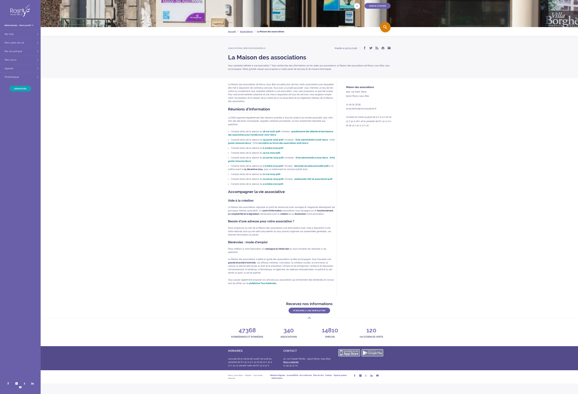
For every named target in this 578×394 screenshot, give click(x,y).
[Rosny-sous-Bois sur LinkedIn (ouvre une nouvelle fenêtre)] (32, 384)
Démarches (20, 89)
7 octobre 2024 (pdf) (273, 166)
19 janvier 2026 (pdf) (273, 140)
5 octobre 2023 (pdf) (273, 184)
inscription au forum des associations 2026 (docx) (283, 143)
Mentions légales (277, 375)
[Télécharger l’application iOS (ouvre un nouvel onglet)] (349, 353)
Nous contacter (291, 362)
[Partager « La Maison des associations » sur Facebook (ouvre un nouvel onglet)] (364, 48)
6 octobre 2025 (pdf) (273, 148)
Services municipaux (254, 48)
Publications (277, 378)
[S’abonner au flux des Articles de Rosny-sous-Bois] (376, 48)
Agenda (9, 68)
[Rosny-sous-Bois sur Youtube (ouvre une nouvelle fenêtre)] (20, 387)
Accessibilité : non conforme (299, 375)
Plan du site (318, 375)
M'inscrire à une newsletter (309, 311)
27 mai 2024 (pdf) (271, 174)
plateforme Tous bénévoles (262, 283)
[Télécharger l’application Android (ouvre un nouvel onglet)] (372, 353)
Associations (235, 48)
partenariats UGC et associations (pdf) (313, 179)
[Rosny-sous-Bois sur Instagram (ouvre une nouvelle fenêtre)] (16, 384)
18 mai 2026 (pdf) (271, 131)
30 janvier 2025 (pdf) (273, 157)
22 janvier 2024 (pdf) (273, 179)
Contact (328, 375)
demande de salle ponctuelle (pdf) (311, 166)
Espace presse (340, 375)
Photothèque (12, 77)
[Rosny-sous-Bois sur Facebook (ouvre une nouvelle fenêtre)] (8, 384)
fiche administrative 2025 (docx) (312, 157)
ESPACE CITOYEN (377, 6)
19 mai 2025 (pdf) (271, 153)
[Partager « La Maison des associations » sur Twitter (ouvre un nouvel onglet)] (370, 48)
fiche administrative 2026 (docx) (311, 140)
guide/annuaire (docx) (239, 143)
